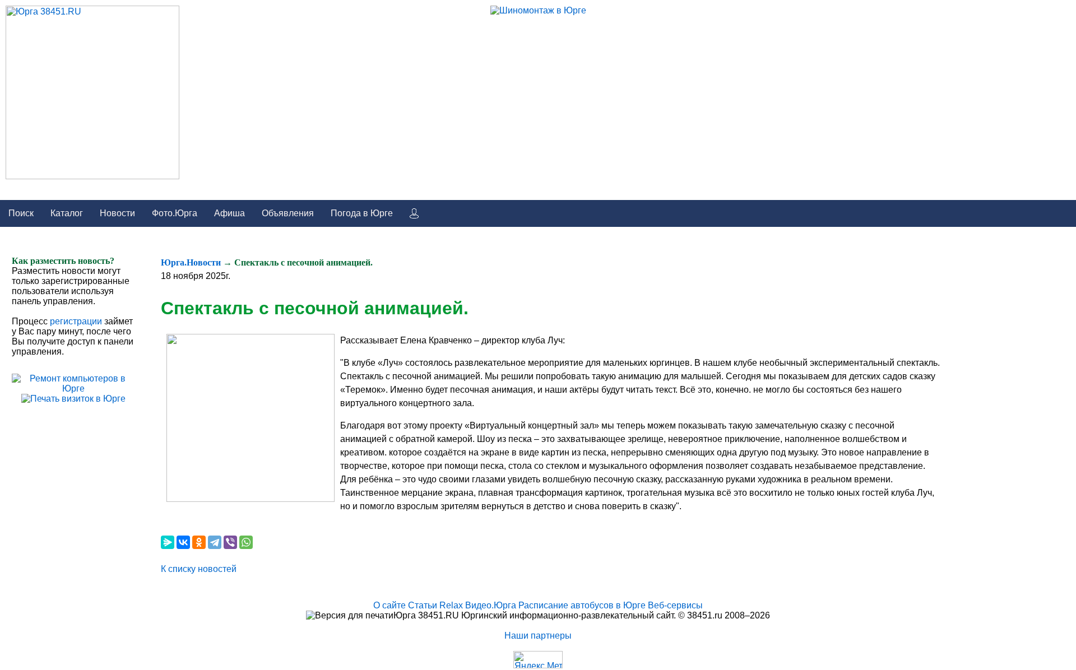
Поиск (21, 213)
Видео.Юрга (490, 605)
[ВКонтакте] (183, 542)
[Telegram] (214, 542)
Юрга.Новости (191, 262)
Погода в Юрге (362, 213)
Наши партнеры (538, 635)
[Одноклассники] (199, 542)
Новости (117, 213)
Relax (451, 605)
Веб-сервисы (675, 605)
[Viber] (230, 542)
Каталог (66, 213)
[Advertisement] (989, 424)
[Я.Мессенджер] (167, 542)
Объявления (288, 213)
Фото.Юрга (174, 213)
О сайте (389, 605)
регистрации (76, 321)
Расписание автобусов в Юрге (582, 605)
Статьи (422, 605)
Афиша (229, 213)
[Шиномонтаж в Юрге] (538, 10)
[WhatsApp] (246, 542)
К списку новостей (198, 569)
